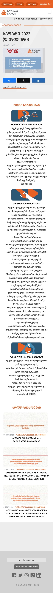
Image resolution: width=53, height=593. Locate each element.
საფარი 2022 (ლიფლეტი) (14, 87)
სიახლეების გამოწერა (26, 566)
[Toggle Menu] (50, 12)
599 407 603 (46, 18)
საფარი (43, 4)
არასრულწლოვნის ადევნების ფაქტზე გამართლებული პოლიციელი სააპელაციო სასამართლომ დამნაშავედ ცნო (26, 475)
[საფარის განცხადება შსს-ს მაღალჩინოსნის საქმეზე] (25, 427)
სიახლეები (40, 435)
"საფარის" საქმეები (25, 435)
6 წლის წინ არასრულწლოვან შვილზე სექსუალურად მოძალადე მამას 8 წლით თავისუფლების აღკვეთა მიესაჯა (26, 513)
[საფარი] (9, 12)
